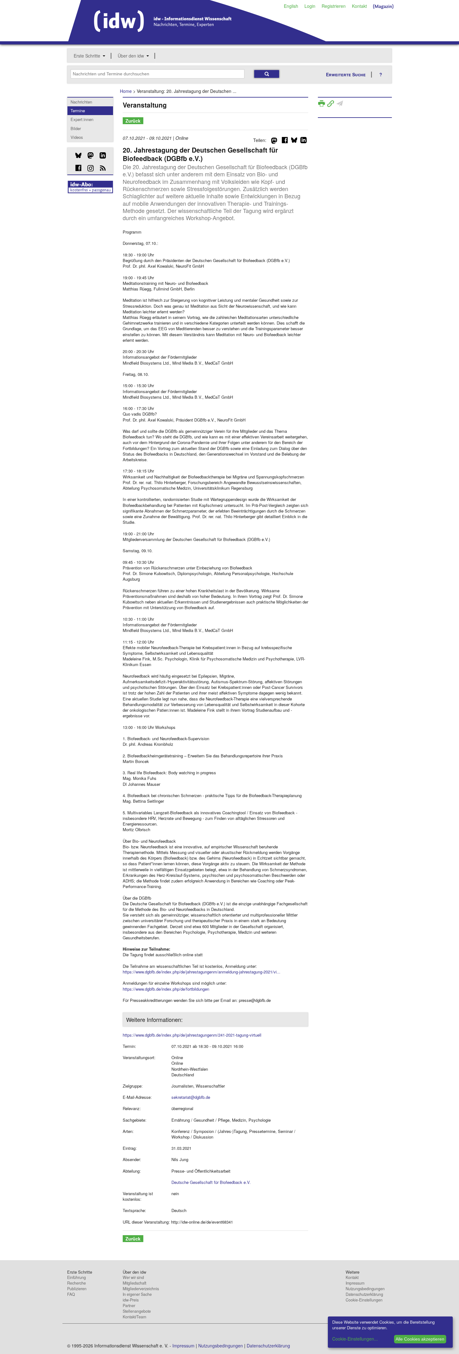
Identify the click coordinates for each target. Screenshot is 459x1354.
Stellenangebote (137, 1311)
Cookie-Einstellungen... (355, 1338)
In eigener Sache (137, 1294)
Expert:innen (82, 119)
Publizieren (76, 1288)
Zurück (133, 121)
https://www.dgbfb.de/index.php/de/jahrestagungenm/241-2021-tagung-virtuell (192, 1035)
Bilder (76, 128)
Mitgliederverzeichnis (141, 1288)
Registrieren (334, 6)
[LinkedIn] (100, 155)
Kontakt (359, 6)
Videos (77, 137)
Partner (129, 1305)
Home (126, 91)
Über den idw (131, 56)
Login (309, 6)
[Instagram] (88, 168)
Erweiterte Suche (346, 74)
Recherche (76, 1283)
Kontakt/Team (134, 1317)
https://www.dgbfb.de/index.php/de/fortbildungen (166, 989)
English (291, 6)
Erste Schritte (87, 56)
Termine (78, 111)
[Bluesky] (76, 155)
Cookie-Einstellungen (364, 1300)
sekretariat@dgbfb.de (190, 1097)
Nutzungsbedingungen (365, 1288)
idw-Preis (131, 1300)
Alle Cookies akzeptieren (420, 1338)
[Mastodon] (88, 155)
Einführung (76, 1277)
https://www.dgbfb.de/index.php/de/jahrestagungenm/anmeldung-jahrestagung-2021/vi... (201, 972)
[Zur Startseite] (197, 39)
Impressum (355, 1283)
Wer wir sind (133, 1277)
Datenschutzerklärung (364, 1294)
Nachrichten (81, 102)
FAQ (71, 1294)
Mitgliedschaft (134, 1283)
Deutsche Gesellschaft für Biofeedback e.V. (211, 1182)
